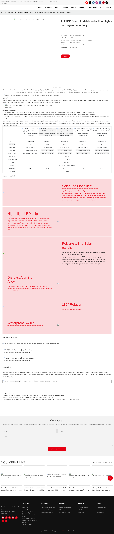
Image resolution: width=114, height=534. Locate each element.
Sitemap (64, 531)
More (110, 462)
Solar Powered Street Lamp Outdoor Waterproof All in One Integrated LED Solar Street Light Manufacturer (79, 489)
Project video (100, 512)
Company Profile (83, 507)
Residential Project (64, 512)
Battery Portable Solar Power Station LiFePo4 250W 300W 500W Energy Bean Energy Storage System (34, 489)
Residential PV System (47, 510)
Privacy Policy (72, 531)
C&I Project (62, 510)
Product (10, 12)
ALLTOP (3, 12)
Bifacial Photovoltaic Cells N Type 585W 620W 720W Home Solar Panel (56, 489)
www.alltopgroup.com (54, 531)
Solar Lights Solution (47, 512)
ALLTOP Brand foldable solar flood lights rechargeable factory (53, 12)
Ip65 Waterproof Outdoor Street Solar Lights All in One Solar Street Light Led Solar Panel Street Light (11, 489)
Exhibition (81, 512)
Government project (65, 507)
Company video (101, 507)
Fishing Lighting (97, 462)
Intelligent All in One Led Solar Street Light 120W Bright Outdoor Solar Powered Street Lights (100, 489)
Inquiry (65, 56)
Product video (100, 510)
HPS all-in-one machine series (24, 12)
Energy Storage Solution (48, 507)
